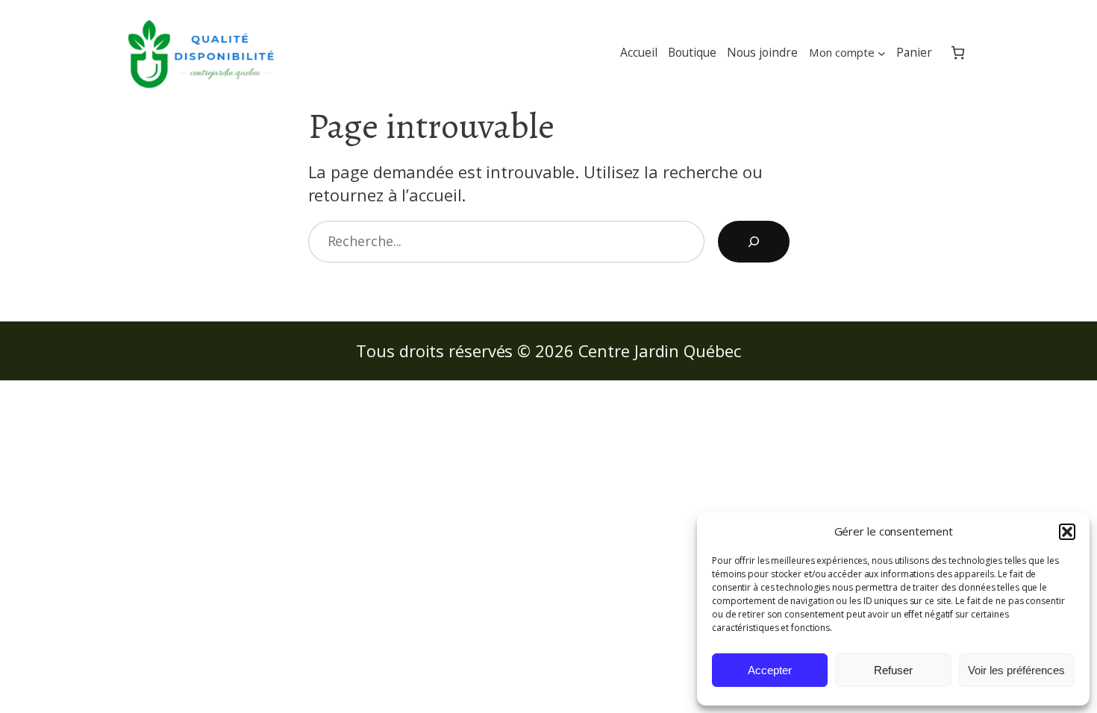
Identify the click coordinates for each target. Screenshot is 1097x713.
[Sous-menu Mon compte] (882, 52)
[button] (1067, 531)
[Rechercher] (754, 242)
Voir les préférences (1016, 670)
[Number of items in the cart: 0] (957, 53)
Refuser (893, 670)
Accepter (770, 670)
